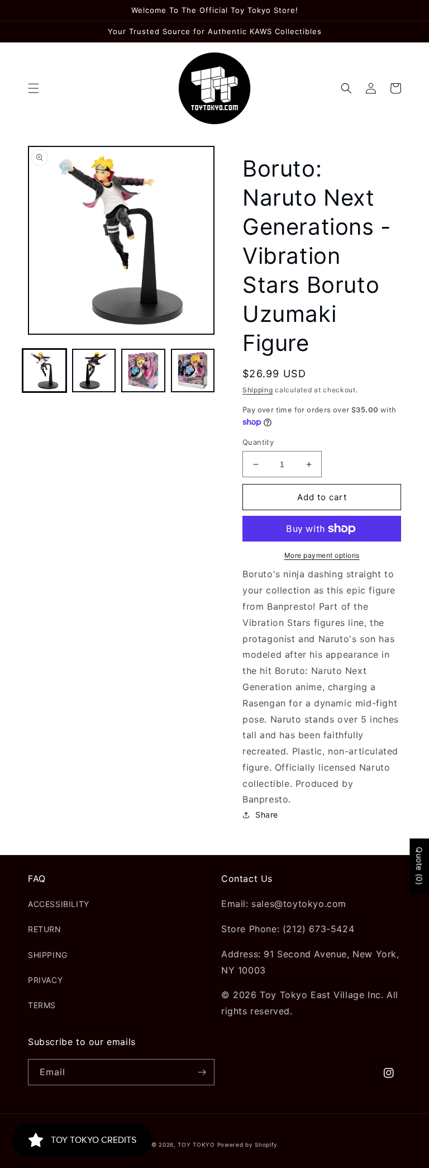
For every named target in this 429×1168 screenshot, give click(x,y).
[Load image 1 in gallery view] (44, 371)
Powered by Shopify (247, 1144)
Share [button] (266, 814)
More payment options (322, 555)
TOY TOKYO (196, 1144)
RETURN (44, 929)
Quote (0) (419, 866)
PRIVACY (45, 980)
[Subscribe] (201, 1072)
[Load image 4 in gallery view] (193, 371)
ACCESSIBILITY (58, 904)
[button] (33, 88)
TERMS (42, 1005)
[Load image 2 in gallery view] (94, 371)
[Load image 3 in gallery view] (143, 371)
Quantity (258, 442)
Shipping (257, 390)
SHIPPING (48, 955)
